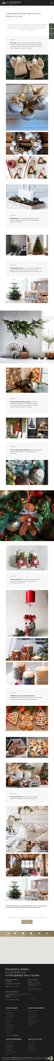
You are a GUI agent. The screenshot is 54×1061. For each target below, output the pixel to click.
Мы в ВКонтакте (8, 935)
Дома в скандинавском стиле (34, 1020)
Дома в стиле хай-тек (32, 1012)
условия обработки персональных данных (30, 1059)
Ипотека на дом (9, 1028)
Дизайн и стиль (9, 1018)
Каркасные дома (9, 1020)
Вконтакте (30, 1051)
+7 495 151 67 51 (12, 984)
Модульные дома (31, 1016)
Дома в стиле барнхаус (32, 1010)
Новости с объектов (9, 1014)
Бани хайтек (8, 1043)
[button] (51, 31)
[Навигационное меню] (52, 3)
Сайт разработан (9, 1035)
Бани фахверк (8, 1049)
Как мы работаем (9, 1012)
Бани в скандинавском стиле (11, 1051)
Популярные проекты (10, 1026)
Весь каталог (30, 1024)
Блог (14, 7)
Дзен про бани (30, 935)
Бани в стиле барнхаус (10, 1041)
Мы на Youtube (31, 1041)
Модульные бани (9, 1047)
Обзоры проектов (9, 1024)
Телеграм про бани (46, 935)
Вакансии (7, 1032)
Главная (8, 7)
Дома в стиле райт (31, 1022)
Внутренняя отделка (10, 1016)
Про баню (8, 1022)
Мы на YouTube (34, 935)
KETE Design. (15, 1035)
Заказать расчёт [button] (9, 1030)
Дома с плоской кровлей (33, 1014)
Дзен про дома (23, 935)
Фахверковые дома (32, 1018)
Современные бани (9, 1045)
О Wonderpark (8, 1010)
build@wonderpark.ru (12, 986)
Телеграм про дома (39, 935)
